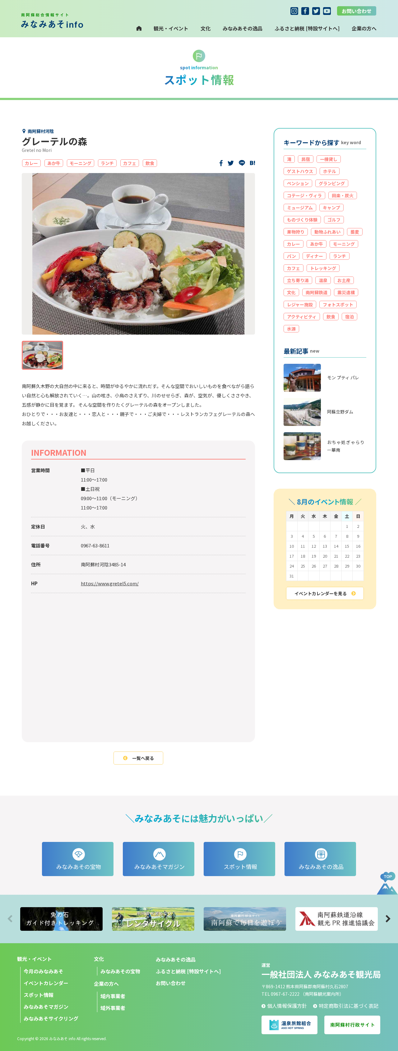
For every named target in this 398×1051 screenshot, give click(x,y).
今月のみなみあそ (43, 971)
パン (291, 256)
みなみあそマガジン (46, 1006)
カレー (293, 244)
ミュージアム (300, 207)
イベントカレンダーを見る (320, 593)
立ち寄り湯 (298, 280)
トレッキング (323, 268)
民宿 (305, 159)
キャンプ (331, 207)
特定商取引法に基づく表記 (348, 1005)
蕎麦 (354, 232)
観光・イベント (171, 28)
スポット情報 (38, 994)
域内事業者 (112, 996)
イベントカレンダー (46, 983)
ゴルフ (333, 220)
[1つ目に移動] (42, 355)
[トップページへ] (139, 28)
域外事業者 (112, 1008)
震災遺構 (346, 292)
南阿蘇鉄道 (316, 292)
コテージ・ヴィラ (304, 195)
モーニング (344, 244)
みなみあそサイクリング (51, 1018)
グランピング (332, 183)
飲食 (330, 316)
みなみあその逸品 (242, 28)
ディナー (314, 256)
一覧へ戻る (143, 758)
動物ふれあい (327, 232)
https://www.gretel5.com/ (110, 583)
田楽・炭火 (343, 195)
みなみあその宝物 (120, 971)
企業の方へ (106, 983)
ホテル (329, 171)
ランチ (339, 256)
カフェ (293, 268)
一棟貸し (328, 159)
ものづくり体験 (302, 220)
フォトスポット (338, 304)
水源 (291, 329)
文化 (206, 28)
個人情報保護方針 (287, 1005)
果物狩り (295, 232)
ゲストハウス (300, 171)
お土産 (343, 280)
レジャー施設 (300, 304)
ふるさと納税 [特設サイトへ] (307, 28)
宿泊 (349, 316)
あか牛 (316, 244)
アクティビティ (302, 316)
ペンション (298, 183)
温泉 (323, 280)
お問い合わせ (357, 11)
